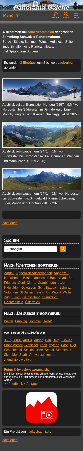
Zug (7, 297)
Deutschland (31, 297)
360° (7, 340)
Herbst (47, 321)
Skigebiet (11, 354)
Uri (48, 292)
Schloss (29, 350)
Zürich (16, 297)
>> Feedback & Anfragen (21, 383)
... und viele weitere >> (20, 359)
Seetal (49, 350)
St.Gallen (26, 292)
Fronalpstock (13, 345)
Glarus (31, 282)
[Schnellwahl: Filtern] (76, 15)
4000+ (27, 340)
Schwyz (65, 287)
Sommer (35, 321)
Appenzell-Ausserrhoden (34, 273)
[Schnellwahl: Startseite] (55, 15)
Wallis (67, 292)
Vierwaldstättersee (42, 354)
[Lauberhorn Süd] (41, 188)
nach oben (10, 223)
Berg (56, 340)
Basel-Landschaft (35, 278)
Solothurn (11, 292)
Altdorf (38, 340)
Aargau (9, 273)
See (40, 350)
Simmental (63, 350)
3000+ (17, 340)
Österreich (32, 302)
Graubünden (47, 282)
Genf (21, 282)
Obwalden (28, 287)
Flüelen (66, 340)
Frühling (21, 321)
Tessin (39, 292)
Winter (8, 321)
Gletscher (31, 345)
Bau (48, 340)
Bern (71, 278)
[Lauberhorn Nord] (41, 146)
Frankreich (50, 297)
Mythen (54, 345)
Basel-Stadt (58, 278)
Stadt (23, 354)
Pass (64, 345)
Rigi (73, 345)
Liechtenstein (13, 302)
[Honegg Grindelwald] (41, 99)
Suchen (11, 240)
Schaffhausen (48, 287)
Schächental (13, 350)
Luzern (62, 282)
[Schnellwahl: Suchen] (66, 15)
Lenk (43, 345)
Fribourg (10, 282)
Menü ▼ (11, 15)
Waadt (56, 292)
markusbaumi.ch (38, 431)
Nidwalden (12, 287)
